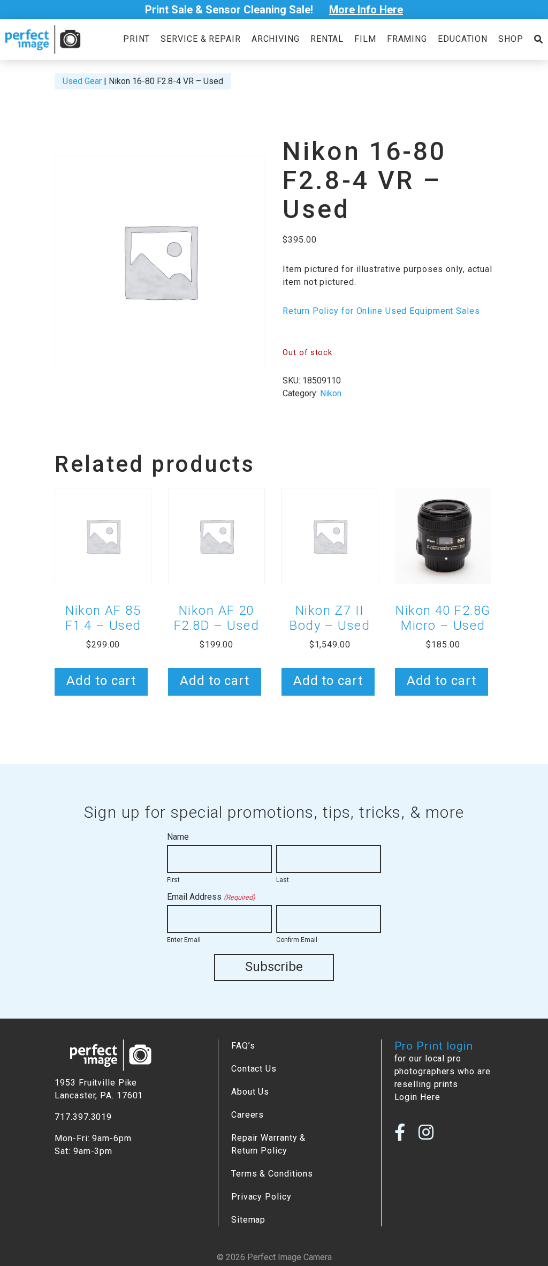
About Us (250, 1092)
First (173, 880)
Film (365, 39)
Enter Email (184, 940)
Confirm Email (296, 940)
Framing (407, 39)
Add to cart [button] (101, 680)
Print (136, 39)
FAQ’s (243, 1046)
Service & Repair (200, 39)
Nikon (330, 393)
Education (463, 39)
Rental (327, 39)
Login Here (417, 1097)
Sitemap (248, 1220)
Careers (247, 1115)
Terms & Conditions (272, 1174)
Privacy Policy (261, 1197)
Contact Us (254, 1069)
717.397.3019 (83, 1117)
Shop (510, 39)
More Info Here (366, 9)
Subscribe (274, 966)
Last (282, 880)
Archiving (276, 39)
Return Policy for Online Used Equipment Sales (381, 311)
